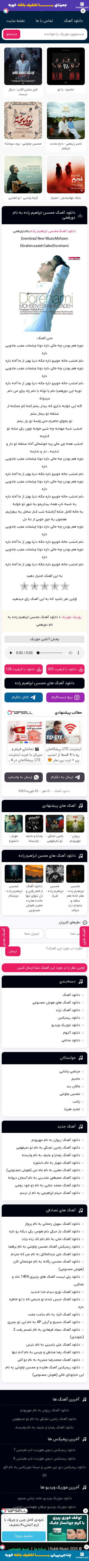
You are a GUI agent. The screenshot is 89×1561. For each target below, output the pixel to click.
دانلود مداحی (71, 1040)
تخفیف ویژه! (24, 1536)
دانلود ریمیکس (69, 1018)
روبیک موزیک (72, 617)
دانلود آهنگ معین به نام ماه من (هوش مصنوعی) (43, 1170)
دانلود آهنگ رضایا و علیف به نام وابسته (51, 1155)
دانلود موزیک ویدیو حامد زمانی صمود (44, 1498)
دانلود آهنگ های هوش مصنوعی (56, 1002)
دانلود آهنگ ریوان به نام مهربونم (55, 1140)
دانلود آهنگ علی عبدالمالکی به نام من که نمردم (45, 1254)
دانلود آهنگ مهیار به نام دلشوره (56, 1163)
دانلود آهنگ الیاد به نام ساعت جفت (54, 1314)
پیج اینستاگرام (62, 697)
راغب (76, 1101)
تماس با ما (44, 20)
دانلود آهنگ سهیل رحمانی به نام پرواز (52, 1224)
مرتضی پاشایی (69, 1071)
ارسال (13, 951)
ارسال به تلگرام (62, 777)
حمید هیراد (72, 1109)
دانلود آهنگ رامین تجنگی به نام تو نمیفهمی (48, 1147)
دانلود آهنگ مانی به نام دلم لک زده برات (51, 1239)
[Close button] (85, 1510)
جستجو (11, 34)
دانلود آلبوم (71, 1032)
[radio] (64, 586)
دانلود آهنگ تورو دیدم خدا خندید (55, 1292)
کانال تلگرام (20, 697)
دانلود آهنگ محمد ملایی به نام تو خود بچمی (47, 1185)
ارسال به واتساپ (20, 777)
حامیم (75, 1079)
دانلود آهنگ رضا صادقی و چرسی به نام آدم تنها (46, 1352)
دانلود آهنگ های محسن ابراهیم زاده (44, 683)
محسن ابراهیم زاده (44, 231)
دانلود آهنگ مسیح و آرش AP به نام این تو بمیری (43, 1322)
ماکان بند (73, 1086)
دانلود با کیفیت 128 (20, 669)
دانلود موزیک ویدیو (65, 1025)
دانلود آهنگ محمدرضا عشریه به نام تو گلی (49, 1360)
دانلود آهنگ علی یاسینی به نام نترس (53, 1344)
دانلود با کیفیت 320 (62, 669)
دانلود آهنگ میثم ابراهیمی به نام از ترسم (50, 1193)
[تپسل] (5, 10)
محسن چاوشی (70, 1094)
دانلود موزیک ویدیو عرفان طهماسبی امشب (44, 1507)
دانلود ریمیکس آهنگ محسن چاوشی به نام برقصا (44, 1246)
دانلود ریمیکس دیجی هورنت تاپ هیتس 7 (44, 1450)
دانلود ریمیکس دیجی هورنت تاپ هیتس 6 (44, 1458)
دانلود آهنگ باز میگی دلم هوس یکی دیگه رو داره (44, 1231)
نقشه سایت (15, 20)
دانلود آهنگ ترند (68, 1010)
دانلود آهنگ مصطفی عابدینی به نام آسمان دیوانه (44, 1178)
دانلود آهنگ (73, 20)
